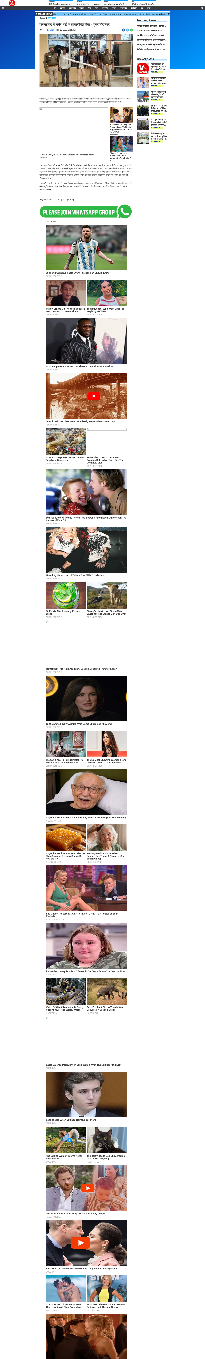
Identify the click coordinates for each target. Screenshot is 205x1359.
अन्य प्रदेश (123, 8)
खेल (142, 8)
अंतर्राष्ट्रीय (133, 8)
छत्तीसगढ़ (62, 8)
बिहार (96, 8)
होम (55, 8)
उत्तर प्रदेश (72, 8)
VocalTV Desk (48, 30)
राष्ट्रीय (81, 8)
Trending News (146, 20)
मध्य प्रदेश (105, 8)
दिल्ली (89, 8)
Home (42, 18)
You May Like (145, 59)
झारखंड (114, 8)
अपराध (149, 8)
